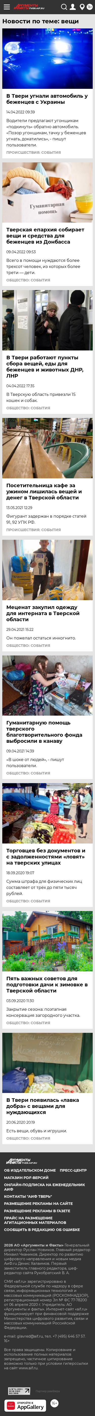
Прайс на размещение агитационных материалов (35, 1220)
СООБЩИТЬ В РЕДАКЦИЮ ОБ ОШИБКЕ (42, 1229)
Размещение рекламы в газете (37, 1211)
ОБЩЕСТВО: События (28, 280)
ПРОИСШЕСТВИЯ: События (33, 152)
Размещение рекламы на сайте (38, 1203)
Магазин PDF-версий (26, 1177)
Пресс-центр (73, 1170)
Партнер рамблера (48, 1391)
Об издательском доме (30, 1170)
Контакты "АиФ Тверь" (28, 1196)
